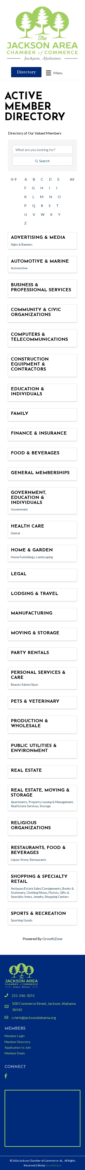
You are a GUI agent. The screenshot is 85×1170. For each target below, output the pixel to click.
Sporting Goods (21, 920)
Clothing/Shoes (37, 892)
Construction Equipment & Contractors (30, 364)
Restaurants (37, 859)
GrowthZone (52, 938)
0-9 (13, 179)
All (72, 179)
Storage (45, 806)
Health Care (27, 526)
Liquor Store (19, 859)
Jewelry (38, 897)
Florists (53, 892)
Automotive (19, 268)
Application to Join (18, 1047)
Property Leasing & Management (51, 802)
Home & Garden (32, 550)
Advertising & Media (38, 237)
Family (19, 413)
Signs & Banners (21, 244)
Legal (19, 574)
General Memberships (40, 473)
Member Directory (17, 1042)
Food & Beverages (35, 453)
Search (44, 161)
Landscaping (44, 557)
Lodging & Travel (34, 594)
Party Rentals (30, 653)
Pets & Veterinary (35, 701)
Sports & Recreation (38, 913)
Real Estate (26, 770)
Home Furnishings (23, 557)
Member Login (15, 1036)
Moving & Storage (35, 633)
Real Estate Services (24, 806)
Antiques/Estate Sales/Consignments (36, 888)
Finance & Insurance (39, 433)
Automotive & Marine (40, 261)
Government (19, 509)
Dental (15, 533)
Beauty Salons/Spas (24, 684)
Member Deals (15, 1053)
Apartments (19, 802)
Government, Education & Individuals (28, 497)
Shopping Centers (57, 897)
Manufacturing (31, 613)
